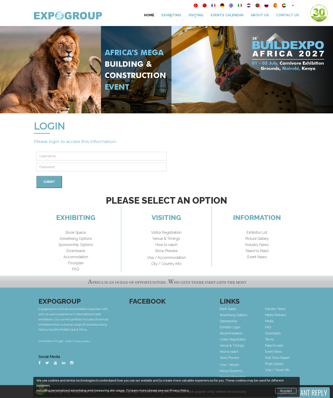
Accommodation (231, 333)
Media (269, 321)
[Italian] (240, 6)
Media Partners (275, 315)
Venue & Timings (166, 238)
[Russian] (266, 6)
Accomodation (75, 257)
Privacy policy (81, 341)
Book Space (76, 232)
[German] (222, 6)
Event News (257, 257)
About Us (260, 15)
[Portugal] (258, 6)
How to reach (166, 245)
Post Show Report (277, 358)
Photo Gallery (274, 364)
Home (149, 15)
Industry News (257, 245)
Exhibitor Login (230, 327)
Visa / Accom (229, 365)
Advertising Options (76, 238)
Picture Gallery (257, 238)
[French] (213, 6)
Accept (286, 391)
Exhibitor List (257, 232)
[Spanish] (275, 6)
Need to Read (257, 251)
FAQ (75, 269)
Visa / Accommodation (166, 257)
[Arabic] (284, 6)
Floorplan (76, 263)
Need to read (274, 345)
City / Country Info (166, 264)
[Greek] (231, 6)
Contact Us (287, 15)
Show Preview (166, 251)
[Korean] (293, 6)
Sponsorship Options (75, 245)
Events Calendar (227, 15)
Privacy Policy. (179, 390)
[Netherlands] (249, 6)
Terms (269, 339)
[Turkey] (196, 6)
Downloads (75, 251)
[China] (205, 6)
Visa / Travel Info (277, 370)
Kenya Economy (231, 371)
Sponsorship (228, 321)
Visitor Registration (166, 232)
